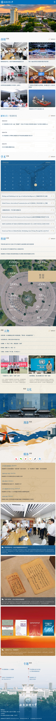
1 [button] (25, 32)
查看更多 (53, 39)
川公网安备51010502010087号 (36, 718)
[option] (28, 19)
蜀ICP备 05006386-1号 (24, 718)
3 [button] (30, 32)
